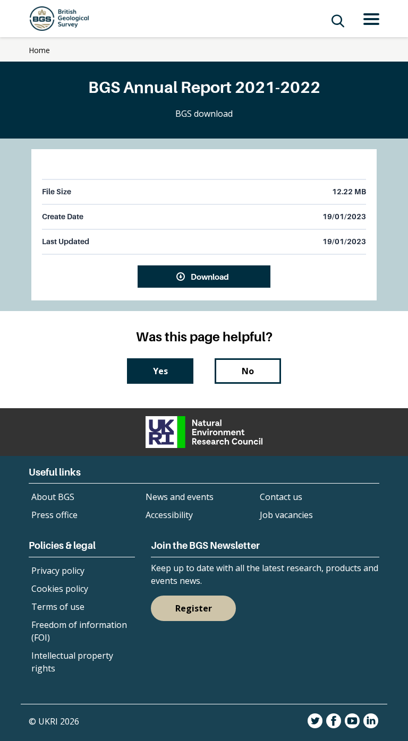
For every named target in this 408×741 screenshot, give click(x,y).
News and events (180, 497)
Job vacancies (286, 515)
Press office (54, 515)
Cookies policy (59, 588)
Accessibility (169, 515)
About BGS (52, 497)
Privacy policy (57, 570)
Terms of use (57, 607)
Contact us (281, 497)
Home (39, 50)
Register (193, 608)
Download (210, 276)
